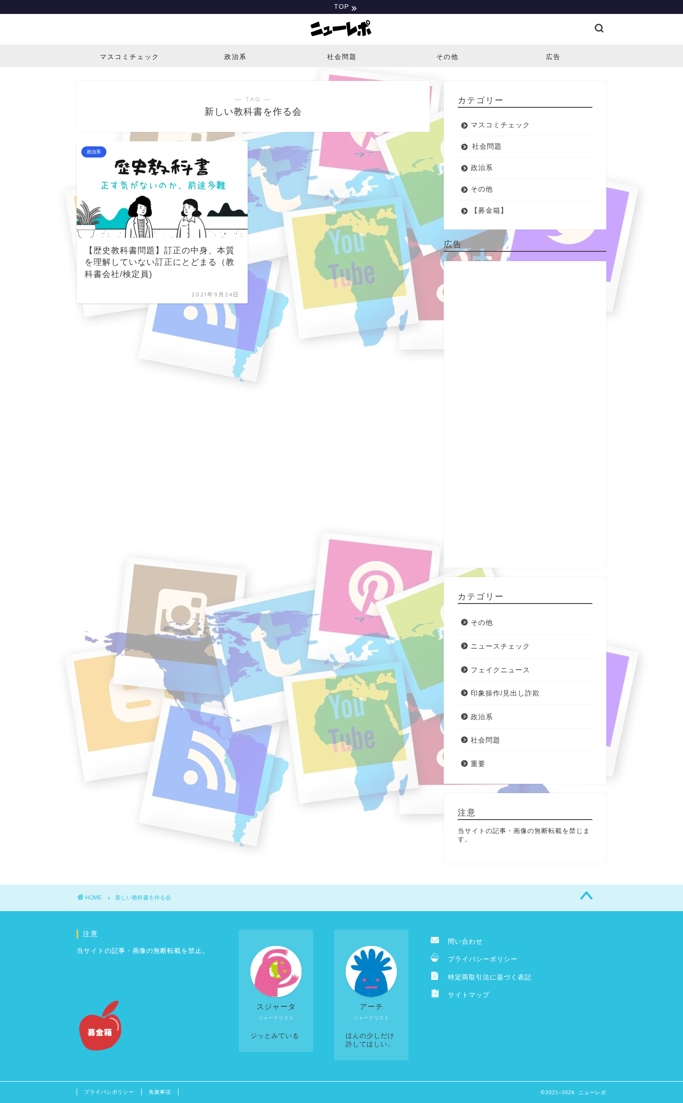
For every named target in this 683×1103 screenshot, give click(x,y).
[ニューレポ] (341, 38)
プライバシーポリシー (479, 959)
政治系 (235, 57)
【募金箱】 (489, 210)
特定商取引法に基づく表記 (486, 977)
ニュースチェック (500, 646)
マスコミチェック (129, 57)
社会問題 (342, 57)
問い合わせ (462, 941)
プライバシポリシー (109, 1092)
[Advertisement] (525, 414)
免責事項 (160, 1092)
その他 (447, 57)
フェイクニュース (500, 670)
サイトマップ (465, 994)
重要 (478, 764)
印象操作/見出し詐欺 (505, 693)
